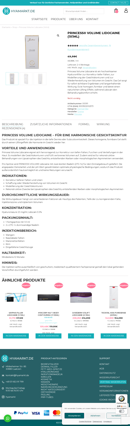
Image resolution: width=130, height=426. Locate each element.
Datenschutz (97, 421)
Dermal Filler (82, 109)
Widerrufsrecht (109, 377)
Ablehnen (95, 415)
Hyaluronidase (50, 372)
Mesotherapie (49, 384)
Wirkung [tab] (103, 124)
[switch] (121, 411)
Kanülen (46, 377)
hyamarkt (11, 397)
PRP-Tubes (47, 397)
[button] (58, 35)
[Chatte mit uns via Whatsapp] (7, 418)
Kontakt (92, 19)
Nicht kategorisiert (53, 389)
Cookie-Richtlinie (85, 421)
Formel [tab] (84, 124)
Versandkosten (89, 67)
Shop (14, 27)
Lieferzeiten (107, 395)
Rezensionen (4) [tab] (13, 128)
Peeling (45, 394)
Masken (45, 382)
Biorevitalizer (50, 364)
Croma (81, 111)
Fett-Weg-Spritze (51, 369)
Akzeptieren (74, 415)
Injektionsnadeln (51, 374)
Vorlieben (116, 415)
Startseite (39, 19)
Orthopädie (48, 392)
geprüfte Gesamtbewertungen (93, 45)
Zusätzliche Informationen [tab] (51, 124)
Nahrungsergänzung (54, 387)
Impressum (107, 421)
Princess (78, 114)
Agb (101, 368)
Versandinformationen (113, 391)
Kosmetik (46, 379)
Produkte (58, 19)
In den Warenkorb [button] (16, 336)
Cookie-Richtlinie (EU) (112, 400)
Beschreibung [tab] (12, 124)
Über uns (76, 19)
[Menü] (125, 395)
